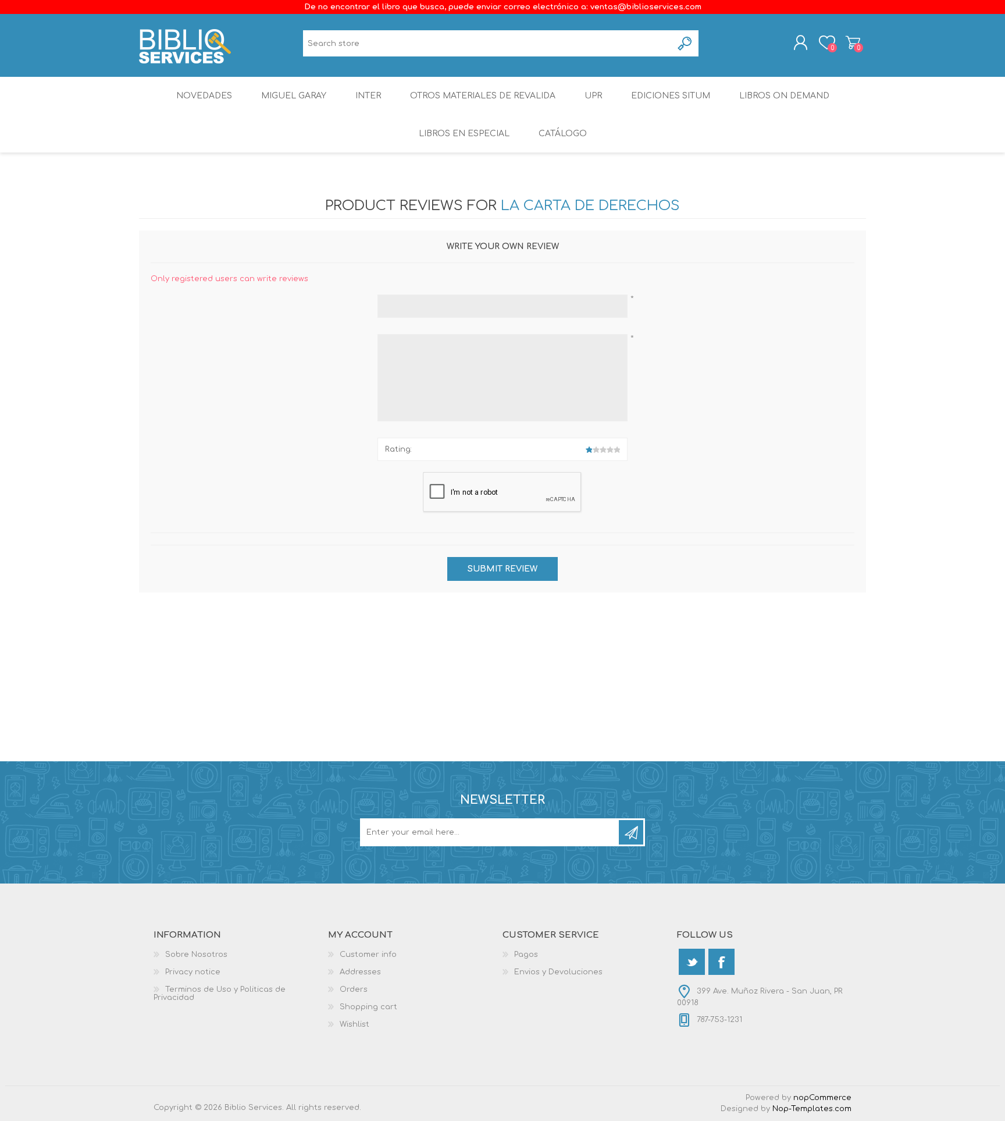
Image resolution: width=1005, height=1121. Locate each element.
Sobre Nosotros (196, 954)
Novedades (204, 95)
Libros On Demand (784, 95)
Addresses (360, 972)
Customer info (368, 954)
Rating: (398, 449)
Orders (354, 989)
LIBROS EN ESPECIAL (464, 133)
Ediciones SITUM (670, 95)
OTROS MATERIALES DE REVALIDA (482, 95)
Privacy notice (192, 972)
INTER (368, 95)
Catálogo (563, 133)
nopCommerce (822, 1098)
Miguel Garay (293, 95)
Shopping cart (853, 42)
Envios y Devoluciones (558, 972)
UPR (593, 95)
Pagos (526, 954)
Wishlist (354, 1024)
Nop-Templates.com (811, 1109)
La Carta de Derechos (590, 206)
